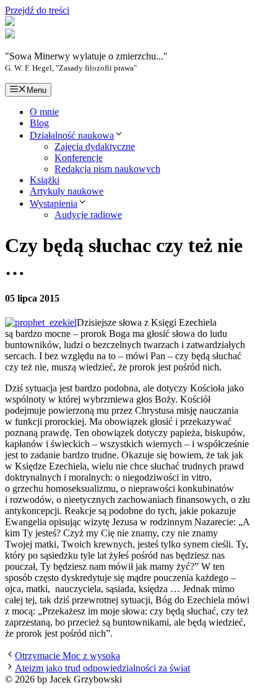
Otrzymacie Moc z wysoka (67, 655)
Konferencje (78, 157)
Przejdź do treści (37, 10)
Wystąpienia (53, 203)
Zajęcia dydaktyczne (94, 146)
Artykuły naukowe (66, 191)
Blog (39, 123)
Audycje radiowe (88, 214)
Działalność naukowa (72, 135)
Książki (44, 180)
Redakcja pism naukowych (107, 169)
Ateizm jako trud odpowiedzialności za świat (102, 668)
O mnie (44, 112)
